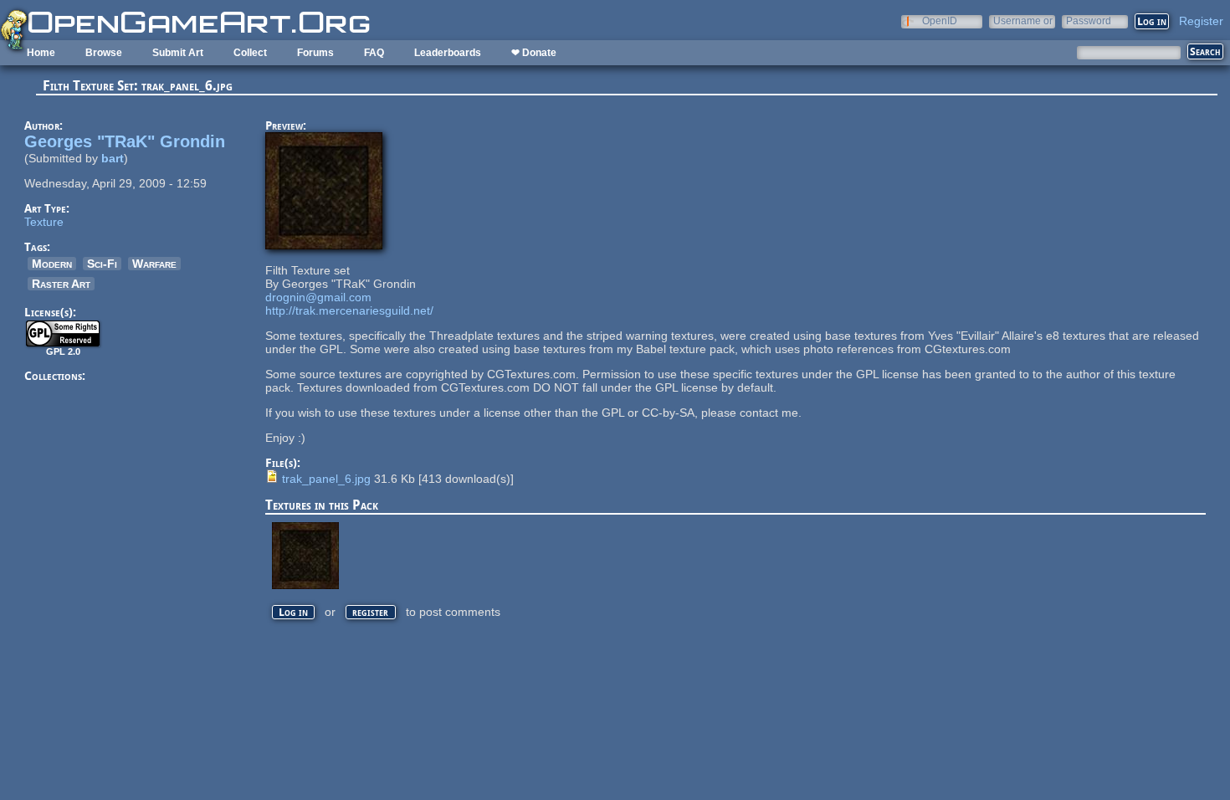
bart (112, 158)
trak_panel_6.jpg (326, 478)
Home (41, 53)
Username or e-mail (1023, 20)
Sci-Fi (102, 263)
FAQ (374, 53)
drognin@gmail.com (318, 297)
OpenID (939, 20)
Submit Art (177, 53)
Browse (103, 53)
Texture (44, 221)
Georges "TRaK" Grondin (124, 141)
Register (1201, 21)
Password (1088, 20)
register (370, 612)
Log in (293, 612)
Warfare (154, 263)
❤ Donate (533, 53)
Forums (315, 53)
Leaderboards (447, 53)
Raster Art (61, 283)
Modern (52, 263)
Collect (250, 53)
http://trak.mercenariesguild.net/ (349, 310)
